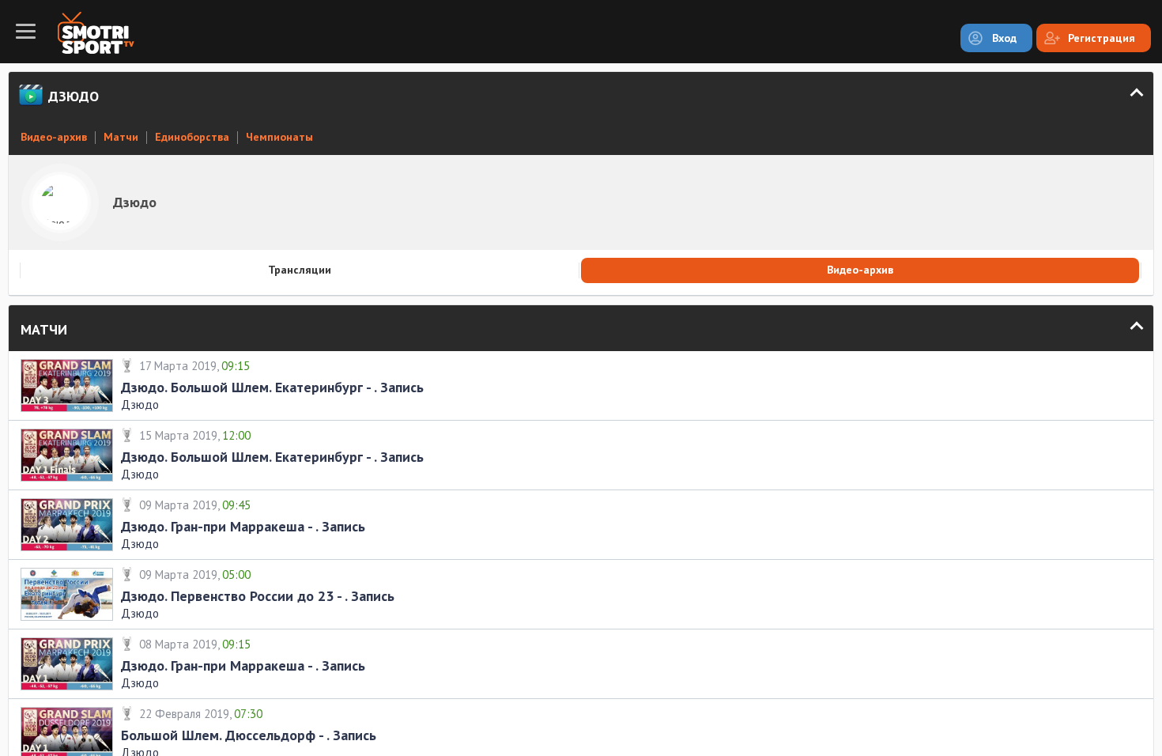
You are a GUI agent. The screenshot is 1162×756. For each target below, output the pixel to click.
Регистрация (1101, 38)
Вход (1004, 38)
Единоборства (192, 137)
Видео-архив (54, 137)
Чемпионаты (279, 137)
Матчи (121, 137)
